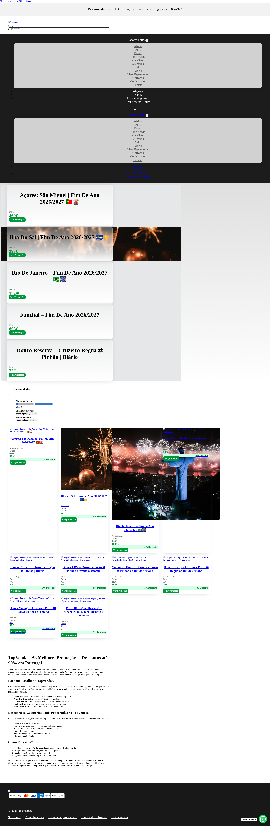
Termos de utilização (94, 817)
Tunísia (137, 85)
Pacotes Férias (137, 40)
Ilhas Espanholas (137, 74)
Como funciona (34, 817)
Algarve (138, 91)
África (138, 46)
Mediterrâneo (138, 81)
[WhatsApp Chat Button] (263, 819)
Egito (138, 67)
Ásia (138, 49)
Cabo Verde (137, 56)
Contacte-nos (119, 817)
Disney (137, 94)
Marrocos (138, 78)
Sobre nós (14, 817)
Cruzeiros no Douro (137, 101)
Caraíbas (137, 60)
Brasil (138, 53)
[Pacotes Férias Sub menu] (147, 40)
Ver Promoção (17, 219)
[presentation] (134, 617)
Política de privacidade (62, 817)
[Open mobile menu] (135, 109)
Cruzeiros (138, 63)
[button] (109, 389)
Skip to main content (9, 1)
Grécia (138, 71)
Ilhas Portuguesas (138, 98)
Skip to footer (25, 1)
